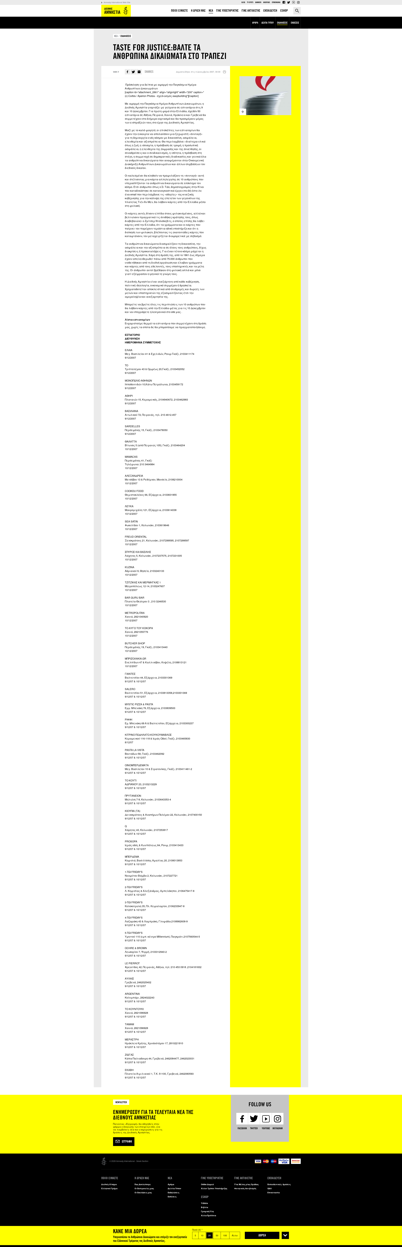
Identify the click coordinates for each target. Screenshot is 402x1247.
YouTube (293, 2)
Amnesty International (116, 11)
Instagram (298, 2)
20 (209, 1235)
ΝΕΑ (116, 36)
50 (217, 1235)
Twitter (288, 2)
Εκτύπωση (224, 72)
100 (225, 1235)
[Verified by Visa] (283, 1163)
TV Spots (250, 2)
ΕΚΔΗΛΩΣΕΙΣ (125, 36)
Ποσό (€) (197, 1229)
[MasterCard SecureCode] (296, 1163)
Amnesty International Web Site (117, 2)
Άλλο (235, 1235)
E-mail (139, 71)
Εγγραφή (127, 1141)
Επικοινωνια (276, 2)
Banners (258, 2)
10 (202, 1235)
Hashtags (266, 2)
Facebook (283, 2)
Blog (243, 2)
